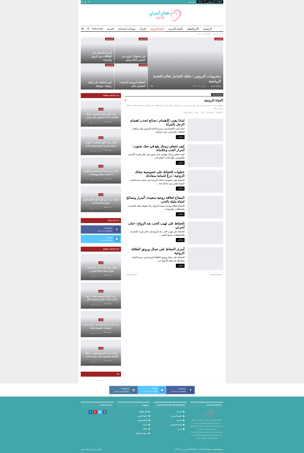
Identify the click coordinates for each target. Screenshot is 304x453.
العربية (110, 28)
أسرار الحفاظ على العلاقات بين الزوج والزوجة (102, 56)
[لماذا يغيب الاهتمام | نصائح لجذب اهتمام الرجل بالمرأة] (205, 130)
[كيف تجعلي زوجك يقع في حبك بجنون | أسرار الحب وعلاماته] (205, 155)
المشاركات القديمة (216, 274)
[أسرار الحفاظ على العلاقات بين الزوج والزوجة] (97, 50)
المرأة (143, 28)
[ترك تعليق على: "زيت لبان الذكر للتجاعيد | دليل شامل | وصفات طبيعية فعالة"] (91, 333)
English (97, 28)
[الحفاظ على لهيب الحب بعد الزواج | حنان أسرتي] (205, 233)
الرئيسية (207, 28)
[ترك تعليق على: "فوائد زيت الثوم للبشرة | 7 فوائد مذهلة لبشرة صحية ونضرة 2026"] (91, 151)
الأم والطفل (193, 28)
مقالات (196, 112)
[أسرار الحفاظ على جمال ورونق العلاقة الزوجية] (205, 258)
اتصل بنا (179, 412)
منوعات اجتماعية (126, 28)
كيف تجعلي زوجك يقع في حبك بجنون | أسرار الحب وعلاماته (159, 148)
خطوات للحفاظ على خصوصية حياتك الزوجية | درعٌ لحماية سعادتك (160, 174)
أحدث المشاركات (131, 274)
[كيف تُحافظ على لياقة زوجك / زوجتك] (97, 77)
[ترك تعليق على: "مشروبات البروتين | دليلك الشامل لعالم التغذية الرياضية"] (151, 86)
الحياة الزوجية (157, 28)
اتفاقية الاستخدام (176, 416)
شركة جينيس (86, 449)
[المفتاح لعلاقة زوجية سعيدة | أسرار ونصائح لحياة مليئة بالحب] (205, 207)
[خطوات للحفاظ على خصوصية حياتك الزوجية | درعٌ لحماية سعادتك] (205, 181)
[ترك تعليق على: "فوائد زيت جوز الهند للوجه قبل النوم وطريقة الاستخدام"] (91, 208)
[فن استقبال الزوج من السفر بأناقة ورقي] (131, 50)
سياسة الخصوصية (176, 425)
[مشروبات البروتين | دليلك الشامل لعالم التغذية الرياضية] (185, 63)
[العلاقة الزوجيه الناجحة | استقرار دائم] (131, 77)
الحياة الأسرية (176, 28)
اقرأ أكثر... (180, 137)
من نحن (191, 2)
